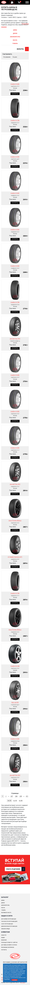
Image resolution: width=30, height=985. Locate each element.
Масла (15, 40)
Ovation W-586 (15, 666)
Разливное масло (6, 912)
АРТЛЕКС (23, 982)
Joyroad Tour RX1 (15, 338)
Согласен (14, 979)
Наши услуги (6, 916)
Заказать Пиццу (5, 928)
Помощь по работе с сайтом (9, 942)
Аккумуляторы (15, 36)
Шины (15, 30)
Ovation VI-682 (15, 84)
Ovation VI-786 (15, 120)
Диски (15, 33)
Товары (15, 43)
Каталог (4, 897)
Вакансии (4, 940)
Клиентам (5, 932)
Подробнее (7, 979)
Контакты (4, 949)
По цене (15, 57)
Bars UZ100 (15, 702)
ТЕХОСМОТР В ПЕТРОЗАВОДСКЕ (9, 921)
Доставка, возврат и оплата (9, 944)
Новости (3, 935)
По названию (6, 57)
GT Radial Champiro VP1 (15, 557)
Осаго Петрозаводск (7, 923)
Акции (3, 937)
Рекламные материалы (7, 947)
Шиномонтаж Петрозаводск (9, 926)
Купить (15, 93)
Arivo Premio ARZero (15, 520)
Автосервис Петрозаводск (8, 918)
